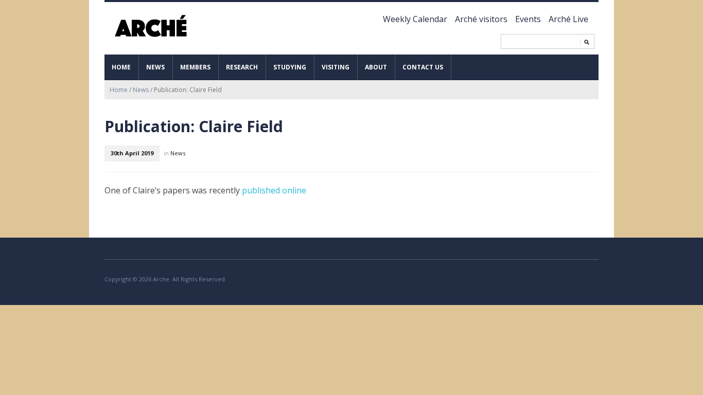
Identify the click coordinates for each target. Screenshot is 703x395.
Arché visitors (481, 19)
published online (274, 190)
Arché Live (568, 19)
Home (121, 67)
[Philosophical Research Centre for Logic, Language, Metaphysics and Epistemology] (152, 26)
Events (528, 19)
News (155, 67)
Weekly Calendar (415, 19)
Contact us (422, 67)
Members (195, 67)
